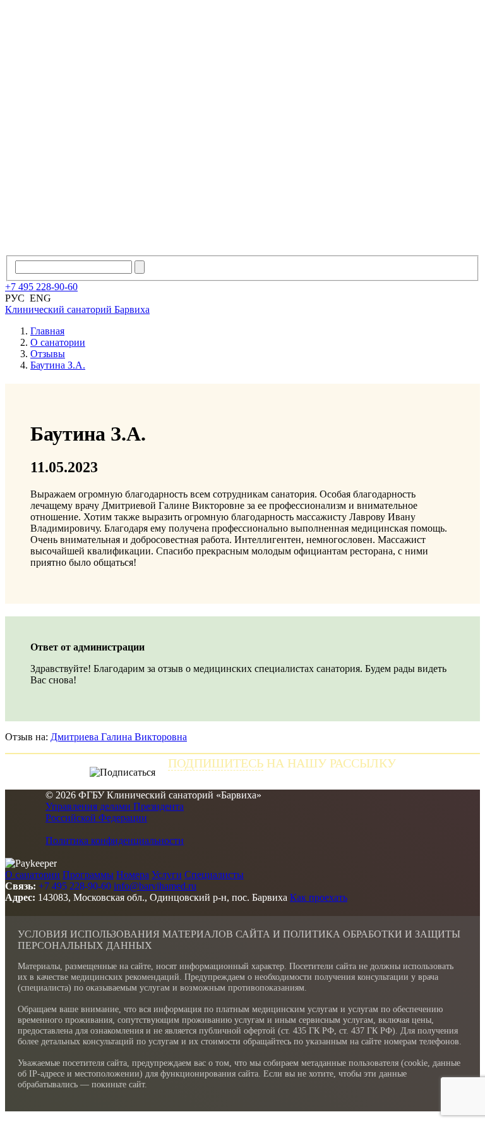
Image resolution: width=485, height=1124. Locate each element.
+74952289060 (41, 286)
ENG (40, 298)
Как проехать (318, 897)
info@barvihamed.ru (155, 886)
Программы (88, 874)
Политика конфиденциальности (114, 840)
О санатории (32, 874)
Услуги (167, 874)
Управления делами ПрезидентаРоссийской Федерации (114, 812)
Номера (132, 874)
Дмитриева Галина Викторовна (119, 736)
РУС (15, 298)
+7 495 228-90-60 (75, 886)
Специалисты (214, 874)
